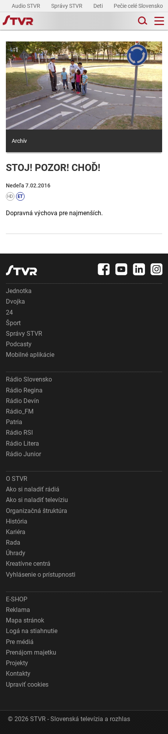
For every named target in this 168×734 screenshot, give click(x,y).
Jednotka (19, 291)
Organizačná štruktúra (36, 511)
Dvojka (15, 301)
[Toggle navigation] (159, 21)
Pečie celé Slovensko (139, 6)
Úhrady (15, 553)
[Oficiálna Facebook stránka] (104, 269)
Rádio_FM (20, 411)
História (16, 521)
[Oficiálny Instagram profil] (156, 269)
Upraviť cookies (27, 684)
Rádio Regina (24, 390)
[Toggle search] (141, 21)
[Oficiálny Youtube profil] (121, 269)
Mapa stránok (25, 620)
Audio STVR (26, 6)
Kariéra (15, 532)
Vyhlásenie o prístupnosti (40, 574)
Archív (19, 141)
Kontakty (18, 673)
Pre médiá (20, 642)
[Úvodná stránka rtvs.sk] (18, 21)
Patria (14, 422)
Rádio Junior (23, 454)
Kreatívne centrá (28, 563)
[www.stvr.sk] (21, 270)
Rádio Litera (22, 443)
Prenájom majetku (31, 652)
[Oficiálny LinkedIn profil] (139, 269)
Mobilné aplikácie (30, 354)
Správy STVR (67, 6)
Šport (13, 323)
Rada (13, 542)
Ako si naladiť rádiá (32, 489)
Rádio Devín (22, 401)
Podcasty (19, 344)
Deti (98, 6)
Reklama (18, 609)
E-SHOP (16, 599)
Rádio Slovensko (29, 379)
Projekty (17, 663)
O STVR (16, 478)
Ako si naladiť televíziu (37, 500)
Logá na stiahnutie (31, 631)
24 (9, 312)
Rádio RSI (19, 432)
